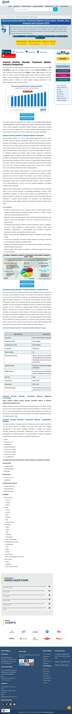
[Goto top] (69, 708)
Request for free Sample (36, 22)
